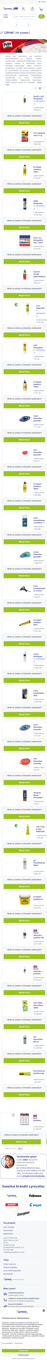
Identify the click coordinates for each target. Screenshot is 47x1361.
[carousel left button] (17, 25)
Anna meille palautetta (12, 1271)
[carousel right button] (28, 25)
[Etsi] (41, 16)
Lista (44, 88)
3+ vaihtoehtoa (40, 311)
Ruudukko (40, 88)
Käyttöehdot (8, 1274)
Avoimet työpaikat (10, 1267)
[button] (5, 16)
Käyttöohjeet (8, 1234)
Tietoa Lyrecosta (9, 1264)
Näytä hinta (24, 123)
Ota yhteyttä (8, 1230)
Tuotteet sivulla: (11, 1148)
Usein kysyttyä (8, 1227)
